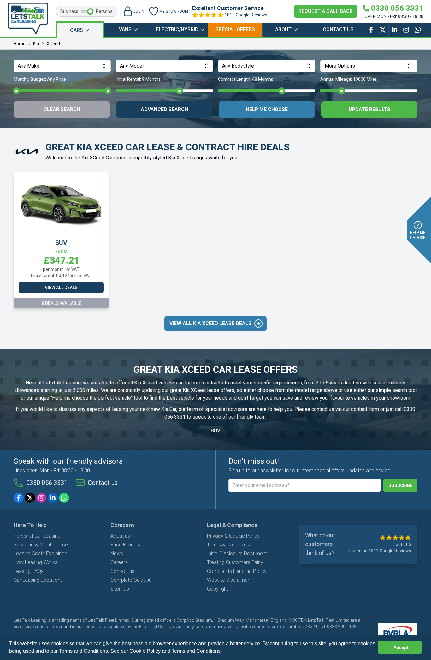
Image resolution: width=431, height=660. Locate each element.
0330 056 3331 (47, 482)
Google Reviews (251, 14)
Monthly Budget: (40, 79)
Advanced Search (164, 109)
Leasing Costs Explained (40, 553)
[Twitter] (30, 498)
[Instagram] (41, 498)
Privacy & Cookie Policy (233, 536)
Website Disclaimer (228, 580)
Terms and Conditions (196, 651)
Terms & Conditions (228, 545)
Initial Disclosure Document (237, 553)
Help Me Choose (267, 109)
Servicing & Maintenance (41, 545)
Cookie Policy (145, 651)
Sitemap (119, 589)
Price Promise (126, 545)
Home (20, 43)
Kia (36, 43)
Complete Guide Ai (130, 580)
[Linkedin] (53, 498)
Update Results (369, 109)
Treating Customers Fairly (235, 562)
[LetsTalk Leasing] (28, 18)
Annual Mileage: (348, 79)
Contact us (338, 30)
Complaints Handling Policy (237, 571)
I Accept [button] (400, 647)
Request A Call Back (325, 11)
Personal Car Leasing (37, 536)
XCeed (53, 43)
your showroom (393, 398)
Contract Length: (245, 79)
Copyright (217, 589)
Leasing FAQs (29, 571)
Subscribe (400, 485)
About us (120, 536)
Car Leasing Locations (38, 580)
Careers (119, 562)
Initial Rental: (138, 79)
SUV (215, 431)
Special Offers (235, 30)
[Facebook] (19, 498)
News (116, 553)
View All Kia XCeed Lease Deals (210, 323)
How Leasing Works (35, 562)
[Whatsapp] (64, 498)
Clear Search (62, 109)
